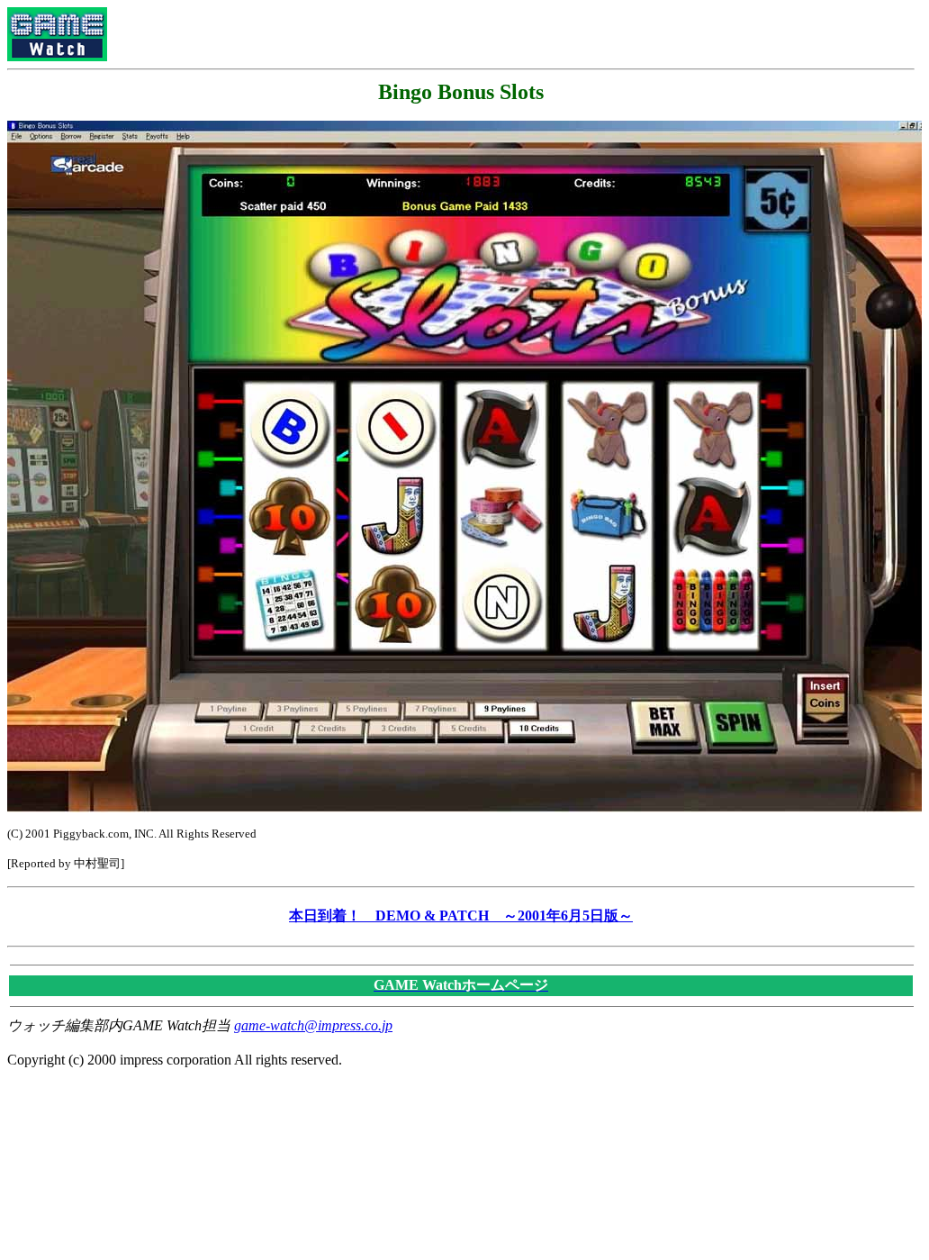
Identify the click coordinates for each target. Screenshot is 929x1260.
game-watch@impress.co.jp (313, 1025)
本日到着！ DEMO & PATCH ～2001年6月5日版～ (461, 915)
